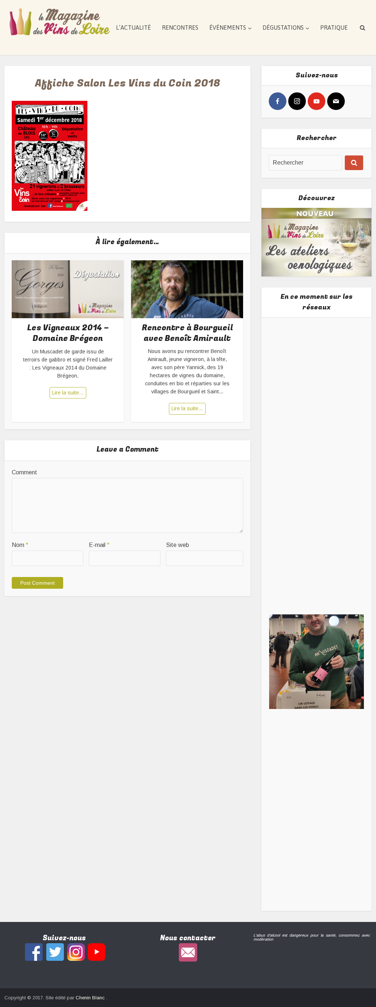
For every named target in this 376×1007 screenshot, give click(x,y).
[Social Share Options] (276, 417)
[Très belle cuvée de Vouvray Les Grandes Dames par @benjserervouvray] (317, 375)
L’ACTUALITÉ (133, 27)
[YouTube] (316, 101)
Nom (20, 545)
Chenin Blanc (91, 997)
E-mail (99, 545)
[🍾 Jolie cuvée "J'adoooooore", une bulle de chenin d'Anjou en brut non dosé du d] (317, 661)
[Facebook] (277, 101)
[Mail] (336, 101)
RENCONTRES (180, 27)
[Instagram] (297, 101)
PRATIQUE (334, 27)
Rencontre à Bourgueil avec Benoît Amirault (187, 333)
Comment (24, 472)
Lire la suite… (68, 393)
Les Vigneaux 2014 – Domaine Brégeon (68, 333)
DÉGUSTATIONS (283, 27)
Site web (177, 545)
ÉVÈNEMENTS (227, 27)
